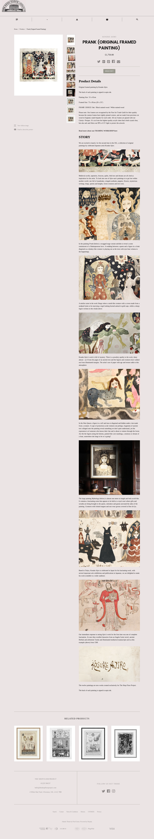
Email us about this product (23, 130)
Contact (61, 812)
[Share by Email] (118, 62)
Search (55, 812)
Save (109, 61)
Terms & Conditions (72, 812)
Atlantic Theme (66, 821)
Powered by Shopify (86, 821)
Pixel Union (76, 821)
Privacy (99, 812)
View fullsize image (21, 126)
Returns (83, 812)
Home (16, 29)
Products (22, 29)
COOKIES (91, 812)
